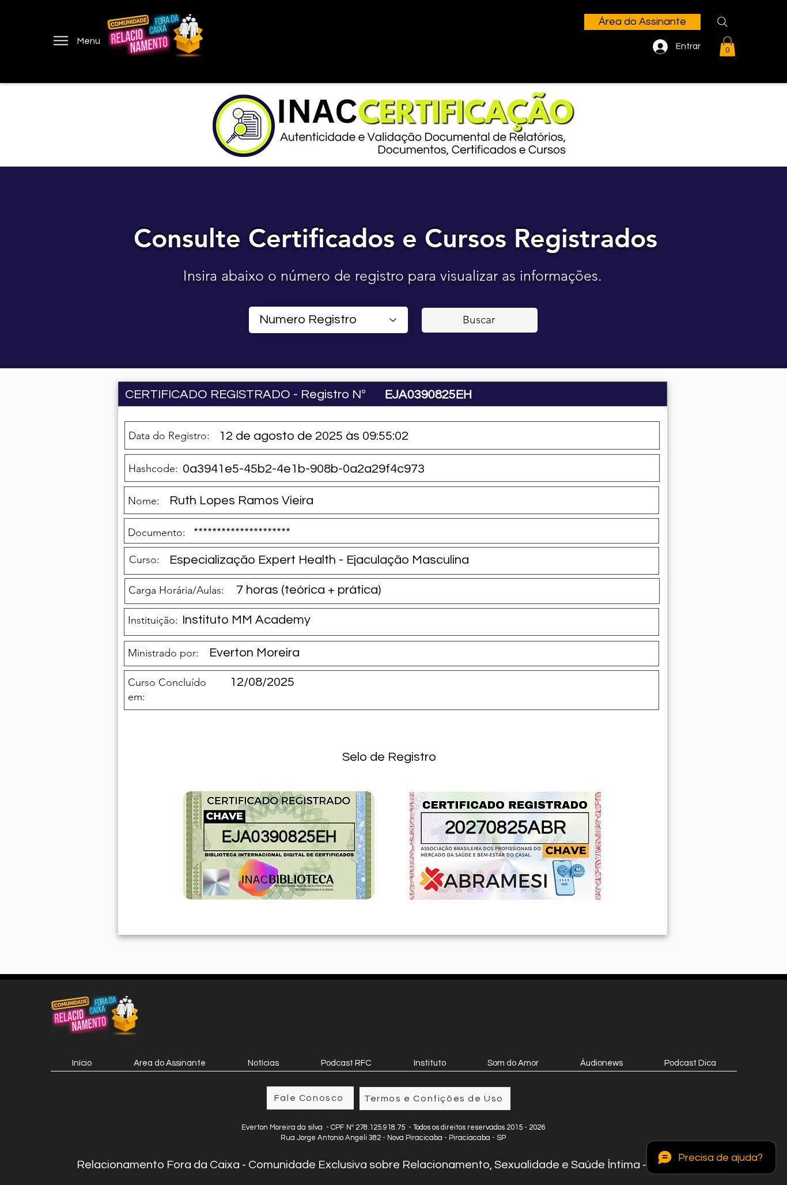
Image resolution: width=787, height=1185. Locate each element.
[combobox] (328, 320)
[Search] (722, 22)
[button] (727, 46)
